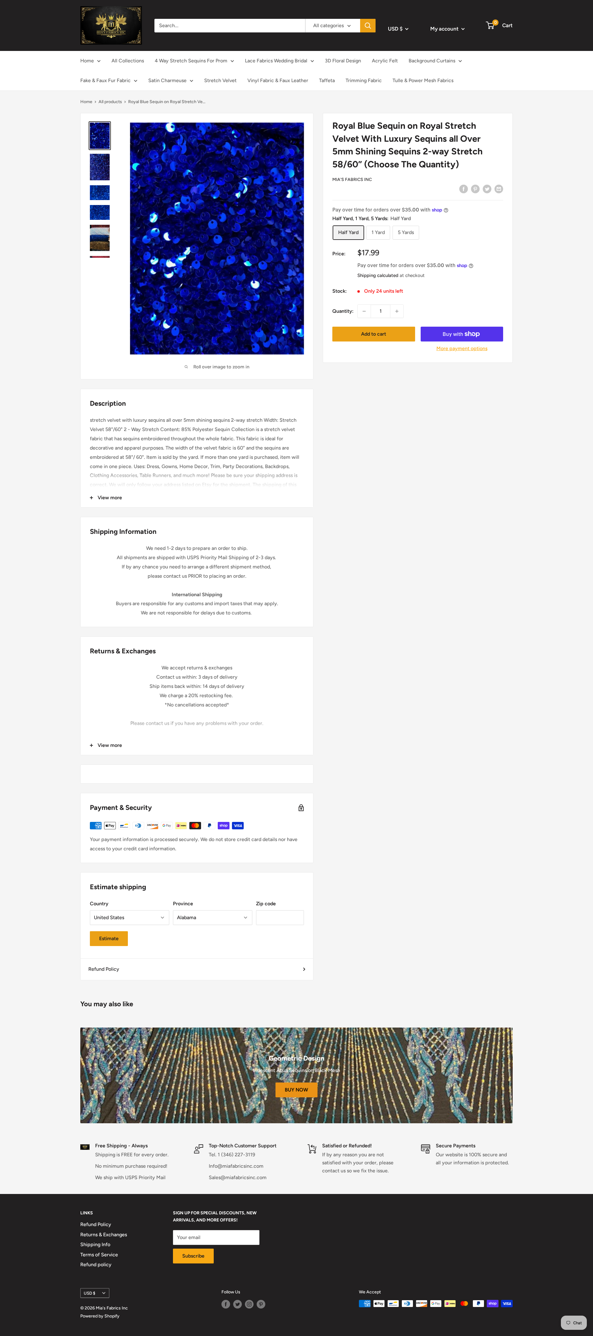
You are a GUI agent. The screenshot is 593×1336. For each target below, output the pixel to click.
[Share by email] (498, 188)
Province (183, 904)
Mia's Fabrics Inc (352, 179)
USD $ (89, 1293)
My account (445, 29)
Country (99, 904)
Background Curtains (432, 61)
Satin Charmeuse (167, 80)
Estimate (109, 938)
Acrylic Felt (385, 61)
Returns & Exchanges (103, 1235)
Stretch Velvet (220, 80)
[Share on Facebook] (463, 188)
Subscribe (193, 1256)
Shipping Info (95, 1244)
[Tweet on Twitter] (487, 188)
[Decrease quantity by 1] (364, 311)
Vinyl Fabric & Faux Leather (277, 80)
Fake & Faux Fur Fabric (105, 80)
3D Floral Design (343, 61)
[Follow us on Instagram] (249, 1304)
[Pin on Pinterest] (475, 188)
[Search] (368, 25)
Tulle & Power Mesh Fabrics (423, 80)
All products (110, 101)
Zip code (266, 904)
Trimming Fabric (364, 80)
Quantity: (343, 311)
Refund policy (95, 1264)
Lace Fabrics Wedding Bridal (276, 61)
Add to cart (373, 334)
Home (87, 61)
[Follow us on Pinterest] (261, 1304)
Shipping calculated (377, 275)
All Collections (127, 61)
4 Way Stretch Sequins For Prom (191, 61)
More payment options (461, 348)
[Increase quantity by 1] (396, 311)
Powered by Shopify (100, 1316)
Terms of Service (99, 1255)
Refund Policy (103, 969)
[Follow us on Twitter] (237, 1304)
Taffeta (327, 80)
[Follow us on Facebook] (225, 1304)
